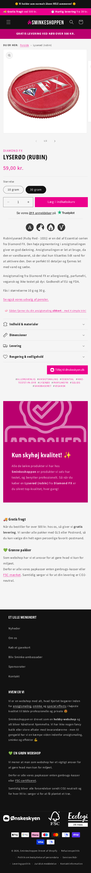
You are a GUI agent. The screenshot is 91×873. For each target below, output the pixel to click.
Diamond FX (13, 151)
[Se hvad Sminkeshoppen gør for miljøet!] (78, 819)
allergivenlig (26, 379)
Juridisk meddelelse (45, 863)
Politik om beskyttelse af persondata (38, 857)
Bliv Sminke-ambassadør (25, 657)
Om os (12, 638)
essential (68, 379)
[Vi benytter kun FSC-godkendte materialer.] (54, 819)
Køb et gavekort (19, 648)
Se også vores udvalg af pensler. (26, 299)
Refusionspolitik (70, 850)
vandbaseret (42, 386)
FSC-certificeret (25, 781)
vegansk (60, 386)
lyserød (44, 383)
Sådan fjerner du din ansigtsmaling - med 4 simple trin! (47, 311)
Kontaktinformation (71, 863)
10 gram (13, 190)
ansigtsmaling (48, 379)
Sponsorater (17, 667)
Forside (24, 45)
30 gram (36, 190)
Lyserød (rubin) (42, 45)
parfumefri (60, 383)
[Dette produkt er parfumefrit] (51, 228)
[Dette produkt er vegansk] (61, 228)
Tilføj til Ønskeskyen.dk (69, 370)
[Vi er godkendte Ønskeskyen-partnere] (21, 819)
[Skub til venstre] (36, 141)
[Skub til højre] (54, 141)
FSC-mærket (12, 575)
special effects (56, 706)
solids (76, 383)
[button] (8, 22)
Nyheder (14, 628)
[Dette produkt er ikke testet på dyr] (40, 228)
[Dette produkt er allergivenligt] (29, 228)
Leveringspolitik (21, 863)
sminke (38, 706)
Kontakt (13, 676)
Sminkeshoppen (29, 850)
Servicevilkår (70, 857)
